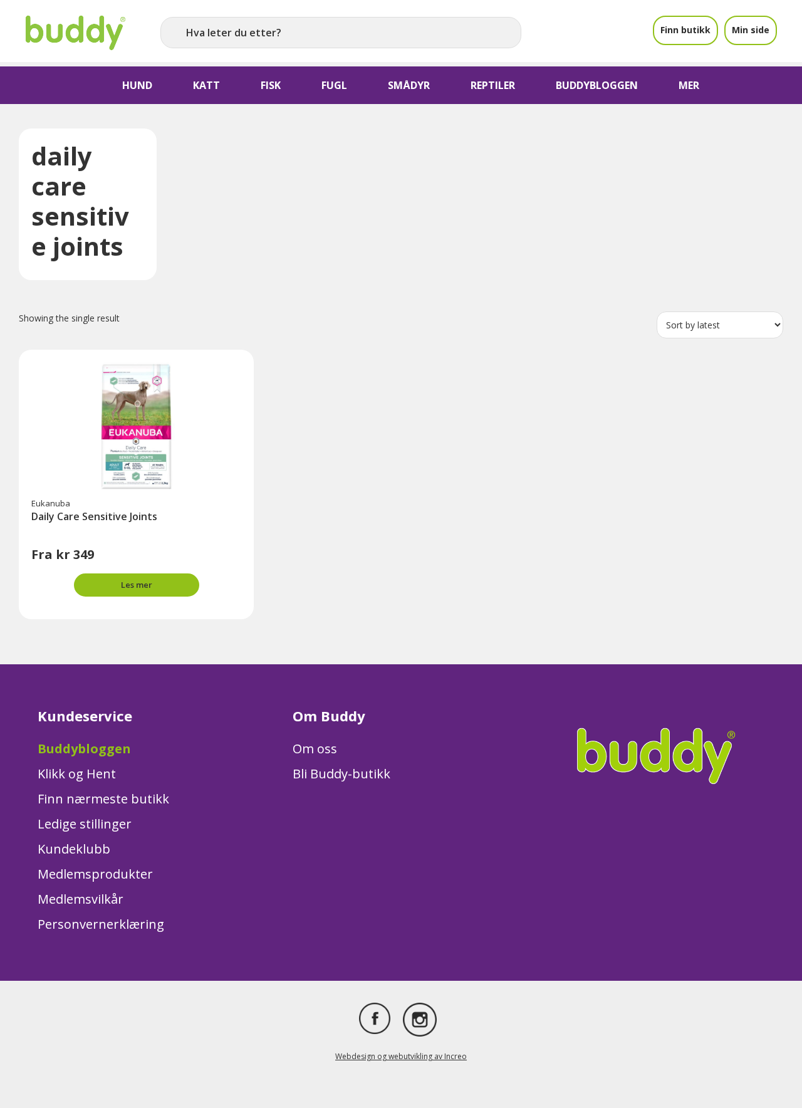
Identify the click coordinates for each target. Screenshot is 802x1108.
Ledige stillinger (85, 823)
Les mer (136, 584)
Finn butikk (685, 30)
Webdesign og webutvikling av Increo (401, 1056)
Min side (750, 30)
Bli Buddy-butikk (341, 773)
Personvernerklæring (101, 924)
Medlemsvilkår (80, 899)
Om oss (315, 748)
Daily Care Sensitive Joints (94, 516)
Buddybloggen (84, 748)
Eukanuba (50, 503)
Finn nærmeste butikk (103, 798)
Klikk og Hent (77, 773)
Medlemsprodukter (95, 873)
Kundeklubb (74, 848)
